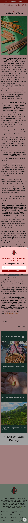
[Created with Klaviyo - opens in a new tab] (14, 275)
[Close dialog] (26, 248)
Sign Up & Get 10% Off (14, 270)
